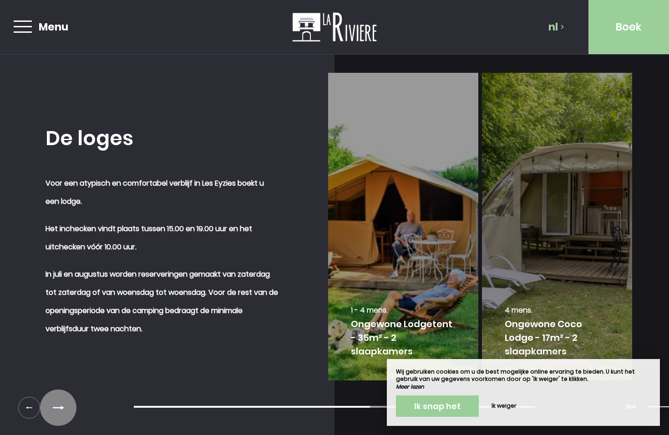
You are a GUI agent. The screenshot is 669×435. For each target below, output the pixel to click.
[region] (334, 231)
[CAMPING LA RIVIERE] (334, 27)
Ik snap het (437, 406)
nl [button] (553, 27)
